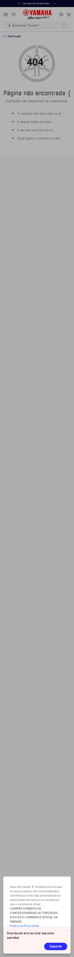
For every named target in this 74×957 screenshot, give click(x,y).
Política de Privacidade (24, 926)
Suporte (56, 946)
